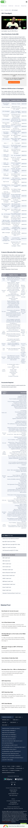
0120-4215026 (13, 791)
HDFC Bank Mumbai (7, 703)
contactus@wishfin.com (13, 803)
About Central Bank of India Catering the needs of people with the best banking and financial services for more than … (14, 662)
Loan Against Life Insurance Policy (15, 757)
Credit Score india (5, 728)
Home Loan (17, 5)
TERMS (13, 766)
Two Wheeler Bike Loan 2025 (7, 751)
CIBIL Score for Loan (17, 740)
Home (2, 10)
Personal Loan (4, 5)
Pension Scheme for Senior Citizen (8, 749)
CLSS (16, 745)
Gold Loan (18, 755)
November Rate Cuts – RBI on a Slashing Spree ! (14, 669)
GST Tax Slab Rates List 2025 (7, 745)
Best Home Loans (14, 753)
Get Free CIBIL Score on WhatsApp (8, 736)
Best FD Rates (11, 755)
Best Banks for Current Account (10, 611)
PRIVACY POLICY (5, 770)
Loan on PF (4, 759)
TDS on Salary (10, 759)
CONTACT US (4, 768)
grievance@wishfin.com (13, 793)
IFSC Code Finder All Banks (7, 743)
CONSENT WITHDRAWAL (15, 770)
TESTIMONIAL (12, 768)
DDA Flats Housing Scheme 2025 (8, 738)
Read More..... (14, 821)
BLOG (9, 766)
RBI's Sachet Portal (13, 795)
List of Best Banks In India (8, 622)
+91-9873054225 (13, 802)
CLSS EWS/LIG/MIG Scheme (7, 747)
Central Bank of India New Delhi (10, 658)
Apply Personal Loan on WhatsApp (8, 734)
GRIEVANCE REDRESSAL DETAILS (8, 772)
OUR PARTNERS (19, 768)
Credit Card (10, 5)
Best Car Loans (5, 755)
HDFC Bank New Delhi (7, 692)
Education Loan (5, 757)
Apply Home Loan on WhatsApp (8, 732)
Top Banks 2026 (7, 10)
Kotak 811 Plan (17, 751)
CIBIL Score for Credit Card (7, 740)
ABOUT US (4, 766)
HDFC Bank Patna (6, 680)
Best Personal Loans (6, 753)
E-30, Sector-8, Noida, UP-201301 (13, 800)
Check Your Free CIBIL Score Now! (17, 826)
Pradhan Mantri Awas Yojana (19, 747)
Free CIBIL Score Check (14, 728)
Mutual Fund (23, 5)
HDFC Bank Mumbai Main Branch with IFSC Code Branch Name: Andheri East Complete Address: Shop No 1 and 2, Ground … (14, 707)
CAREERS (18, 766)
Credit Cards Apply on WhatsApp (8, 730)
